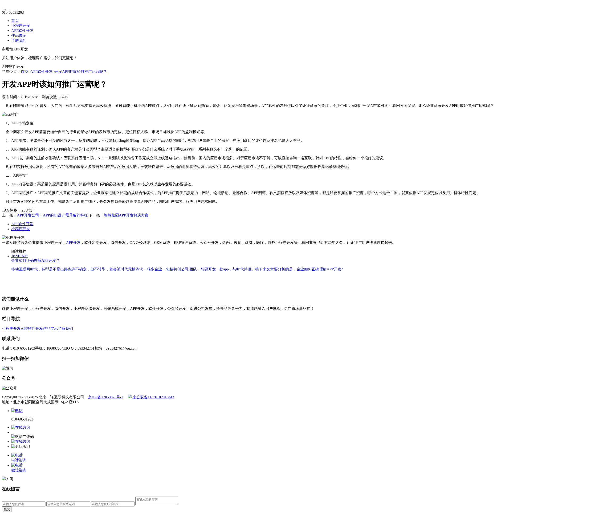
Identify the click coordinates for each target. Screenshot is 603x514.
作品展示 (18, 35)
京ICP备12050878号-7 (105, 397)
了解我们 (18, 40)
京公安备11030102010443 (153, 397)
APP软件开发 (22, 31)
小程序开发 (20, 26)
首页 (15, 21)
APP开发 (73, 243)
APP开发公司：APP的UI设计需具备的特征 (52, 215)
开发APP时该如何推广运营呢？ (81, 71)
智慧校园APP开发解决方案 (126, 215)
